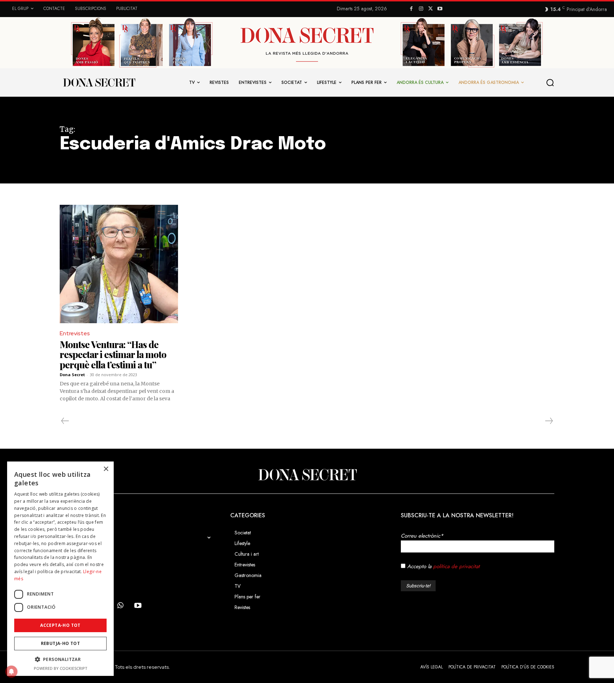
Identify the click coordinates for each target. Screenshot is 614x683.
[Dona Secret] (307, 474)
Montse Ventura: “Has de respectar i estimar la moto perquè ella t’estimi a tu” (113, 354)
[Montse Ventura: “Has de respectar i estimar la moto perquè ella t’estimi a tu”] (119, 264)
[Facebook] (411, 9)
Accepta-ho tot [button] (60, 625)
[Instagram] (421, 9)
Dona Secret (72, 374)
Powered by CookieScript (60, 668)
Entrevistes (75, 333)
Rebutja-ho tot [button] (60, 643)
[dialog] (60, 568)
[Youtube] (440, 9)
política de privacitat (456, 566)
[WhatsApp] (120, 606)
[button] (550, 82)
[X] (430, 9)
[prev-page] (65, 421)
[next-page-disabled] (548, 421)
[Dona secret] (99, 82)
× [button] (105, 469)
